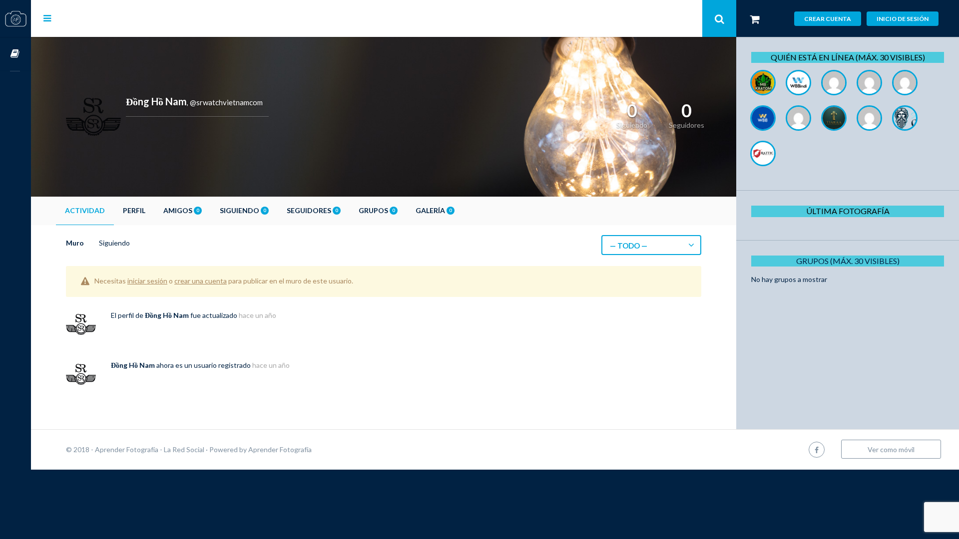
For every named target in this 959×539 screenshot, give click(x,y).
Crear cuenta (827, 18)
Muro (75, 243)
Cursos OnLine (15, 54)
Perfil (134, 210)
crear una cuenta (200, 280)
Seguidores (312, 210)
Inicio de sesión (903, 18)
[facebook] (817, 449)
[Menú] (47, 17)
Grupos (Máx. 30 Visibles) (848, 261)
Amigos (181, 210)
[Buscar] (719, 18)
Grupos (377, 210)
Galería (434, 210)
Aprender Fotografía (280, 449)
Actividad (85, 210)
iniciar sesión (147, 280)
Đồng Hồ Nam (167, 315)
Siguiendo (243, 210)
